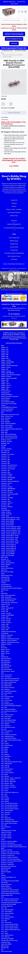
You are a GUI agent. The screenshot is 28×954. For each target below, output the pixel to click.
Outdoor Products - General (7, 671)
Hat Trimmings (4, 589)
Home (2, 53)
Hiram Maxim (4, 593)
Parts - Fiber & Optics (6, 716)
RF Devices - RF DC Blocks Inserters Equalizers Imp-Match (14, 847)
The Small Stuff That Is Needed (8, 904)
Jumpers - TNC (4, 626)
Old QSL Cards (4, 656)
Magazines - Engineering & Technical (10, 638)
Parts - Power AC (5, 765)
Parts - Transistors (5, 814)
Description (4, 117)
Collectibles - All (5, 452)
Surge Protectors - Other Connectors (10, 889)
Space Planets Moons (6, 884)
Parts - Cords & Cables (6, 700)
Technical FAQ (14, 247)
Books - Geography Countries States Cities (11, 429)
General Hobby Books (6, 586)
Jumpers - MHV (5, 617)
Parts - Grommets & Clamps (8, 722)
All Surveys (14, 259)
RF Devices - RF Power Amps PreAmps (10, 859)
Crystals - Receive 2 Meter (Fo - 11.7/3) (10, 519)
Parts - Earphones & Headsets (8, 709)
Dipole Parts (4, 570)
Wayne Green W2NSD (6, 944)
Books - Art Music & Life (7, 416)
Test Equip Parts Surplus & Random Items (11, 902)
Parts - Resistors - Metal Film (8, 779)
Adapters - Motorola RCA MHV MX (9, 365)
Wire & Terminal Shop (6, 951)
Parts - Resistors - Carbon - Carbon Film (10, 778)
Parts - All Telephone (6, 676)
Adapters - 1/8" (4, 349)
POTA (2, 673)
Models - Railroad (5, 653)
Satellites (3, 875)
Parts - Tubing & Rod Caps (7, 819)
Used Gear (14, 43)
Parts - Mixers (4, 749)
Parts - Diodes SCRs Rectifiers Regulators (11, 705)
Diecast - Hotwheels (6, 561)
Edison (3, 573)
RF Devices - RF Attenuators (8, 843)
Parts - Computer (5, 698)
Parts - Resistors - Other (7, 783)
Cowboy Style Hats (5, 510)
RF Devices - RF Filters (6, 850)
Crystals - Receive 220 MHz (7, 521)
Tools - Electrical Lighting (7, 913)
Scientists (3, 879)
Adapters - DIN (4, 356)
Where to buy (14, 215)
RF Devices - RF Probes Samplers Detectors (11, 860)
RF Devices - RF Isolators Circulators (10, 851)
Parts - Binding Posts (6, 685)
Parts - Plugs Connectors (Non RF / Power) (11, 761)
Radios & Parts (4, 870)
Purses (3, 839)
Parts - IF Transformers (6, 731)
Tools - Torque (4, 933)
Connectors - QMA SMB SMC (8, 488)
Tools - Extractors (5, 915)
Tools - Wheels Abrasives (7, 935)
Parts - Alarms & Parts (6, 675)
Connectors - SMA (5, 495)
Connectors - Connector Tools (8, 466)
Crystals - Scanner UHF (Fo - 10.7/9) (9, 535)
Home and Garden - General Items (9, 602)
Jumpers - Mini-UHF (6, 618)
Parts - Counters (5, 702)
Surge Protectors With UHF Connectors (10, 893)
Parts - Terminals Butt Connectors (9, 803)
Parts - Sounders (5, 798)
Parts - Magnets (5, 747)
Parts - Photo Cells (5, 760)
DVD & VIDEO (4, 557)
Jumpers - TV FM (5, 628)
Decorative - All (4, 559)
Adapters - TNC (4, 382)
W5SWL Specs (14, 241)
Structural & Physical (6, 888)
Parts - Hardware (5, 723)
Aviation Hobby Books (6, 410)
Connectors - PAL (5, 485)
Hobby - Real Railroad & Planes (8, 599)
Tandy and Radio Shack (7, 895)
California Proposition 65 (14, 224)
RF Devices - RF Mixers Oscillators (9, 857)
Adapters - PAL (4, 369)
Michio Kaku (4, 647)
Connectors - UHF (5, 505)
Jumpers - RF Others (6, 622)
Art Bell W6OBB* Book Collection (9, 407)
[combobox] (11, 20)
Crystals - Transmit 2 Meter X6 (8, 544)
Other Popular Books (6, 665)
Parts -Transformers (6, 826)
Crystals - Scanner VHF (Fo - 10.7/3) (9, 541)
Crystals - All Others (6, 512)
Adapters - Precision (6, 371)
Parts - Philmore (5, 758)
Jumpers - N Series (5, 620)
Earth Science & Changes (7, 571)
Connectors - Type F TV (6, 503)
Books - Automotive (6, 418)
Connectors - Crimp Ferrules (8, 468)
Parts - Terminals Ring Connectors (9, 807)
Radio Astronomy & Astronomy (8, 866)
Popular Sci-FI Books (6, 832)
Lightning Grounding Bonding (8, 631)
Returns (14, 206)
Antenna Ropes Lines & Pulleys (8, 403)
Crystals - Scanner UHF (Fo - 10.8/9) (9, 537)
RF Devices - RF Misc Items (7, 855)
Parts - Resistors (5, 776)
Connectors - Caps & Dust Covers (9, 465)
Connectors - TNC (5, 499)
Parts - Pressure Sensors (7, 769)
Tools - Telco (4, 931)
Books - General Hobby (6, 427)
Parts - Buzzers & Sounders (7, 687)
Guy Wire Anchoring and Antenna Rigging (11, 588)
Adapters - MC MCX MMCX (7, 362)
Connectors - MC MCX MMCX (8, 477)
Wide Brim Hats (5, 947)
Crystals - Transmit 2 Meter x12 (8, 546)
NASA (2, 655)
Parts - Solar (4, 794)
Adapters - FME (5, 358)
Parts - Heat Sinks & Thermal (8, 727)
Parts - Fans (4, 712)
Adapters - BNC (4, 354)
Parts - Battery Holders (6, 684)
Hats (2, 591)
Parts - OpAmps (5, 754)
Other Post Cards (5, 667)
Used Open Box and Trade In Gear (9, 940)
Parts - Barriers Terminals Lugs (8, 682)
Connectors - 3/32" (5, 459)
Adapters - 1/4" (4, 347)
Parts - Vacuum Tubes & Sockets (9, 823)
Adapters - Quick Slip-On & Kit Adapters (10, 374)
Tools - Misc (4, 920)
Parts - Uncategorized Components (9, 821)
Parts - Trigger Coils (6, 817)
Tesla (2, 897)
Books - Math (4, 432)
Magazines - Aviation (6, 637)
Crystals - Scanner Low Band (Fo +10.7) (10, 530)
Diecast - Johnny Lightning (7, 562)
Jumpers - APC (4, 606)
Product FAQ (14, 250)
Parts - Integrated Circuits (7, 736)
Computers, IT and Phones (7, 454)
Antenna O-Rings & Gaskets (7, 401)
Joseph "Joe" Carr (5, 604)
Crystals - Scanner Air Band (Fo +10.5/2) (10, 526)
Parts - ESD (4, 707)
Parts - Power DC (5, 767)
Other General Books (6, 658)
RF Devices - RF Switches (7, 862)
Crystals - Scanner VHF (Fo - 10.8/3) (9, 542)
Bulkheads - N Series (6, 439)
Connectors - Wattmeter (6, 506)
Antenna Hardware (5, 398)
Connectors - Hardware (6, 474)
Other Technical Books (6, 669)
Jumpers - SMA (5, 624)
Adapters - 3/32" (5, 351)
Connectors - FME (5, 472)
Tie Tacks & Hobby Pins (7, 906)
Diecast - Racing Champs (7, 568)
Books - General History (7, 425)
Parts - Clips (4, 694)
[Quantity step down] (3, 104)
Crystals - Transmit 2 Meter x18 (8, 548)
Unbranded (4, 96)
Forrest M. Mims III (5, 584)
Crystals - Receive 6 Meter (7, 524)
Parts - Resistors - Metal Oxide (8, 781)
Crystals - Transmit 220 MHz (8, 552)
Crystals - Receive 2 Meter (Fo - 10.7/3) (10, 517)
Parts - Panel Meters (6, 756)
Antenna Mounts (5, 400)
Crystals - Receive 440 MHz (7, 523)
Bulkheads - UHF (5, 443)
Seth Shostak (4, 882)
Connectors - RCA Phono (7, 490)
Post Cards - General (6, 835)
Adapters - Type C (5, 383)
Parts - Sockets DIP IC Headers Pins (9, 792)
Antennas (3, 405)
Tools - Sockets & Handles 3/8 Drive (9, 927)
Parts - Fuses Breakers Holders (8, 720)
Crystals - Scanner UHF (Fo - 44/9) (9, 539)
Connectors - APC (5, 461)
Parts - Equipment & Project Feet (9, 711)
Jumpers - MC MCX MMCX (7, 615)
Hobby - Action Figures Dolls (8, 595)
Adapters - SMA (5, 380)
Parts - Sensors (5, 788)
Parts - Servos (4, 790)
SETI (2, 873)
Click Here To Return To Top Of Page (14, 343)
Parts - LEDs (4, 741)
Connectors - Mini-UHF (6, 479)
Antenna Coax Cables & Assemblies (9, 396)
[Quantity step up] (11, 104)
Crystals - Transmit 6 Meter (7, 555)
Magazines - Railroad (6, 644)
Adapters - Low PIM (6, 360)
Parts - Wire (4, 825)
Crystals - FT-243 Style (6, 514)
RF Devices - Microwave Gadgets (9, 841)
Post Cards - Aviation (6, 834)
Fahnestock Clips (5, 577)
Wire (2, 949)
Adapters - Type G (5, 387)
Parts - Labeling (5, 743)
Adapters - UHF (4, 389)
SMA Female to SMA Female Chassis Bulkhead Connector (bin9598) (13, 55)
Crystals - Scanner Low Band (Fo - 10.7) (10, 533)
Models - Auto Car (5, 649)
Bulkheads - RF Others (6, 441)
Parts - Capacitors (5, 689)
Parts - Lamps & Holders (7, 745)
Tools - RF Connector (6, 922)
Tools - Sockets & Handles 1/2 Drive (9, 924)
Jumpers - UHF (4, 629)
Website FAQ (14, 244)
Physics (3, 828)
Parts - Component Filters (7, 696)
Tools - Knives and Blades (7, 917)
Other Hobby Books (6, 662)
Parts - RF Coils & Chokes (7, 772)
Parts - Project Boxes (6, 770)
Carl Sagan (3, 445)
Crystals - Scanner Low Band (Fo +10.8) (10, 532)
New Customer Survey (14, 256)
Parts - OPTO (4, 752)
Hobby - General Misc (6, 597)
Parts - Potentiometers (6, 763)
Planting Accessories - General (8, 830)
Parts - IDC (3, 729)
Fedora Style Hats (5, 579)
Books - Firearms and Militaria (8, 423)
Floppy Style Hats (5, 580)
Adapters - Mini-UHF (6, 363)
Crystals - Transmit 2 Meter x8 (8, 550)
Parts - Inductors (5, 732)
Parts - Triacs (4, 816)
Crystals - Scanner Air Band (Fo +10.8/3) (10, 528)
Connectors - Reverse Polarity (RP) (9, 494)
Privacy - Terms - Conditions (14, 209)
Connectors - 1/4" (5, 456)
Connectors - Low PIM (6, 476)
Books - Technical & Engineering (9, 438)
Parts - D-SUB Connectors (7, 703)
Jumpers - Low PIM (5, 613)
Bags (2, 412)
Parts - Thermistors (5, 812)
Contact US (14, 200)
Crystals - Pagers (5, 515)
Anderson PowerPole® (6, 394)
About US (14, 220)
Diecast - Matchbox (5, 564)
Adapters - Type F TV (6, 385)
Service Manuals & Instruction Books (10, 880)
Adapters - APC (4, 353)
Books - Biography (5, 421)
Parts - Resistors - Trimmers (8, 785)
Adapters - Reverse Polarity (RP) (9, 378)
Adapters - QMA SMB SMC (7, 372)
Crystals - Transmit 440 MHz (8, 553)
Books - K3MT (4, 430)
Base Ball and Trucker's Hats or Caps (10, 414)
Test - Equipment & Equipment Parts (10, 899)
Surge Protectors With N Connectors (10, 891)
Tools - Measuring (5, 918)
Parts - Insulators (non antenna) (8, 734)
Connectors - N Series (6, 483)
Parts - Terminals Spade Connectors (10, 808)
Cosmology (4, 508)
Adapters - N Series (5, 367)
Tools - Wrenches (5, 936)
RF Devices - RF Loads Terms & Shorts (10, 853)
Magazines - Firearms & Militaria (9, 640)
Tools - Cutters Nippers (6, 911)
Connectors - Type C (6, 501)
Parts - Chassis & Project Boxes (8, 691)
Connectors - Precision (6, 486)
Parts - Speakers (5, 799)
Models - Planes (5, 651)
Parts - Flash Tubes (5, 718)
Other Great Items (5, 660)
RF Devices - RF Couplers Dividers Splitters (11, 845)
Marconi (3, 646)
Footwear (3, 582)
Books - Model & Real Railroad (8, 434)
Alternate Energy (5, 392)
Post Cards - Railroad (6, 837)
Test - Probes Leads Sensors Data (9, 900)
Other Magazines (5, 664)
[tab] (5, 118)
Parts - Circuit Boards (6, 693)
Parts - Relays (4, 774)
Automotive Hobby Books (7, 409)
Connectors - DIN (5, 470)
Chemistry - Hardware (6, 448)
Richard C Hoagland (6, 871)
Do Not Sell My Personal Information (14, 228)
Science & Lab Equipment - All (8, 877)
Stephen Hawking (5, 886)
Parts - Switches (5, 801)
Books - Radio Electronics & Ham (9, 436)
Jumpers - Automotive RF (7, 608)
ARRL (2, 345)
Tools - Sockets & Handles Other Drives (10, 929)
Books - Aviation (5, 419)
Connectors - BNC (5, 463)
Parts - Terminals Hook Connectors (9, 805)
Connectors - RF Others (6, 492)
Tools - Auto (4, 908)
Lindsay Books (4, 633)
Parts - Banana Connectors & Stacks (10, 680)
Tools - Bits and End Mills (7, 909)
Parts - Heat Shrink (5, 725)
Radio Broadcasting (6, 868)
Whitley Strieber (5, 946)
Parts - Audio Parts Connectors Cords (10, 678)
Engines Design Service (7, 575)
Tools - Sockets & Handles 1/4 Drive (9, 926)
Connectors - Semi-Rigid (7, 497)
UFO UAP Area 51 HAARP (7, 938)
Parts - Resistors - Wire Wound (8, 787)
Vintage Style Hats (5, 942)
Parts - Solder (4, 796)
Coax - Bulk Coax (5, 450)
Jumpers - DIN (4, 611)
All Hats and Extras (5, 391)
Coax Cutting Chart (14, 237)
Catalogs (3, 447)
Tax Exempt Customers (14, 212)
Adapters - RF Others (6, 376)
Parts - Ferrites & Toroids (7, 714)
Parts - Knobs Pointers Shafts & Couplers (11, 740)
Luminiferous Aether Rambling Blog (14, 253)
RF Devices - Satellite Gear (7, 864)
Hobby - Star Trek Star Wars (7, 600)
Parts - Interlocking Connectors (8, 738)
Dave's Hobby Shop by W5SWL (14, 177)
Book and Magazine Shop (14, 38)
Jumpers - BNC (4, 609)
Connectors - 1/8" (5, 457)
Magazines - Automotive (7, 635)
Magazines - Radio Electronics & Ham (10, 642)
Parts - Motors (4, 751)
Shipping (14, 203)
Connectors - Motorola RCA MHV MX (10, 481)
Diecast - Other (4, 566)
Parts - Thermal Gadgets (7, 810)
